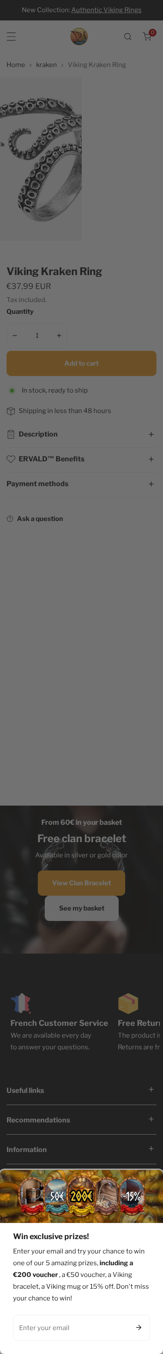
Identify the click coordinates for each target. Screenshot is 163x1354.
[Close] (152, 1179)
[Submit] (138, 1327)
